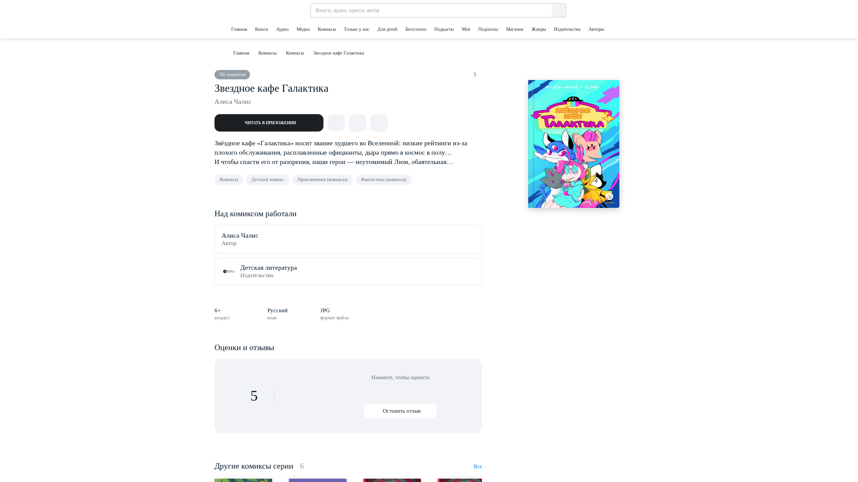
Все (478, 466)
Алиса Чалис (232, 101)
